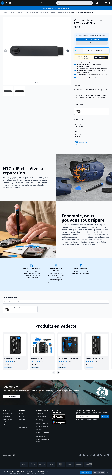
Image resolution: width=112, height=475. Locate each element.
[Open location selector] (101, 3)
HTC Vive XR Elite (61, 12)
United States (85, 472)
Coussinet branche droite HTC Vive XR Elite (81, 12)
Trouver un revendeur (25, 425)
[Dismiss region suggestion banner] (107, 472)
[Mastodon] (98, 455)
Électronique (19, 12)
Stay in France (92, 43)
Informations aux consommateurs (41, 435)
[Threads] (105, 455)
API (4, 425)
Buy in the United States (92, 39)
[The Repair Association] (108, 455)
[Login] (109, 3)
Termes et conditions (42, 424)
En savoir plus (11, 396)
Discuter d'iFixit (7, 419)
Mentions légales (41, 416)
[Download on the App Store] (58, 416)
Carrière (5, 422)
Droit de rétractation (42, 426)
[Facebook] (84, 455)
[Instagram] (91, 455)
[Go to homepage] (7, 3)
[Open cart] (105, 3)
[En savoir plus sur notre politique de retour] (95, 77)
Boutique (5, 12)
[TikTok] (80, 455)
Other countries (99, 472)
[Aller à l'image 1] (36, 83)
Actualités (22, 416)
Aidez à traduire (7, 455)
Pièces (12, 12)
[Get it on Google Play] (59, 422)
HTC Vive (52, 12)
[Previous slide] (53, 372)
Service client (7, 416)
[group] (6, 51)
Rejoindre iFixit (100, 57)
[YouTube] (94, 455)
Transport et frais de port (43, 432)
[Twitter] (87, 455)
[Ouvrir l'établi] (97, 3)
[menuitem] (23, 3)
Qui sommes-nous (8, 413)
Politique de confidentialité (40, 420)
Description (78, 85)
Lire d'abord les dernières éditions (87, 420)
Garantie (38, 429)
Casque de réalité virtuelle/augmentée (36, 12)
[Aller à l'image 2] (38, 83)
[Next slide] (58, 372)
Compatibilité (78, 104)
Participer (22, 419)
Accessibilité (39, 413)
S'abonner (105, 416)
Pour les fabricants (24, 427)
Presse (21, 413)
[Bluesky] (101, 455)
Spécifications (78, 119)
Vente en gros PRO (24, 422)
